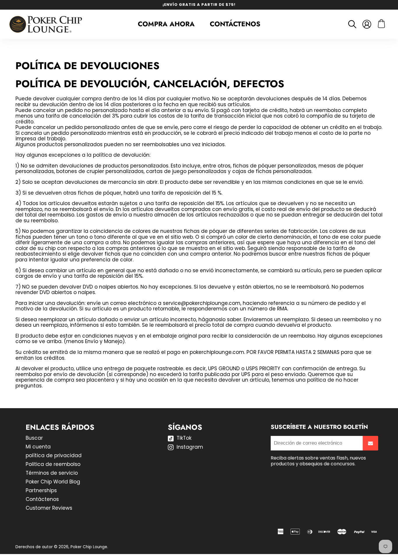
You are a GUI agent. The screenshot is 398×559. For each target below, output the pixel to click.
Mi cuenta (38, 446)
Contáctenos (235, 24)
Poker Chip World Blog (53, 481)
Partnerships (41, 490)
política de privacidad (54, 455)
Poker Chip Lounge (89, 547)
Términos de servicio (52, 472)
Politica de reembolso (53, 464)
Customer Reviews (49, 507)
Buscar (34, 437)
